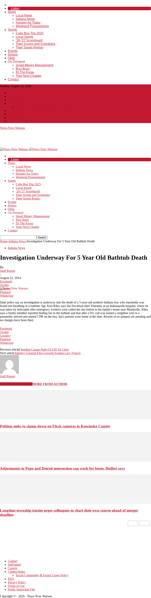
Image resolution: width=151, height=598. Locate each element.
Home (4, 241)
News (12, 12)
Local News (24, 15)
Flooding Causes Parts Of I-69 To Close (44, 349)
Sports (12, 29)
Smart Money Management (34, 65)
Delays (13, 54)
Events (12, 51)
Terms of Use (16, 117)
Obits (11, 58)
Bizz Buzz (23, 68)
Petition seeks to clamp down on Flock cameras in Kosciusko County (55, 426)
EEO (11, 110)
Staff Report (7, 270)
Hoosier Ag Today (28, 22)
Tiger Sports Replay (29, 47)
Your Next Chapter (28, 75)
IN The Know (25, 72)
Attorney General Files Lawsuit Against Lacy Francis (47, 353)
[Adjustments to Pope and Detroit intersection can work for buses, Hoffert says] (75, 460)
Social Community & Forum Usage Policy (42, 107)
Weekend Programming (32, 26)
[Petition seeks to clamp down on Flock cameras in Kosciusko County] (75, 418)
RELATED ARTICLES (16, 384)
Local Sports (24, 36)
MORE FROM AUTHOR (49, 384)
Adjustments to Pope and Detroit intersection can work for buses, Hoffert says (62, 468)
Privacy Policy (17, 114)
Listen (14, 8)
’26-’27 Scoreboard (29, 40)
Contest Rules (16, 103)
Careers (12, 100)
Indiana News (25, 19)
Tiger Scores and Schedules (35, 44)
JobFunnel (14, 96)
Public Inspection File (21, 121)
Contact (13, 79)
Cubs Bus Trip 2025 (29, 33)
